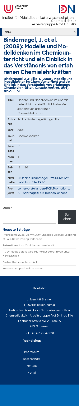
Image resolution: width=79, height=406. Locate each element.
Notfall (31, 372)
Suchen (7, 207)
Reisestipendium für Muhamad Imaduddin (29, 245)
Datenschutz (31, 359)
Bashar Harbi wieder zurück (20, 262)
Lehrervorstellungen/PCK (34, 188)
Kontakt (31, 365)
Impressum (31, 352)
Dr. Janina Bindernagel (32, 178)
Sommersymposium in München (23, 268)
